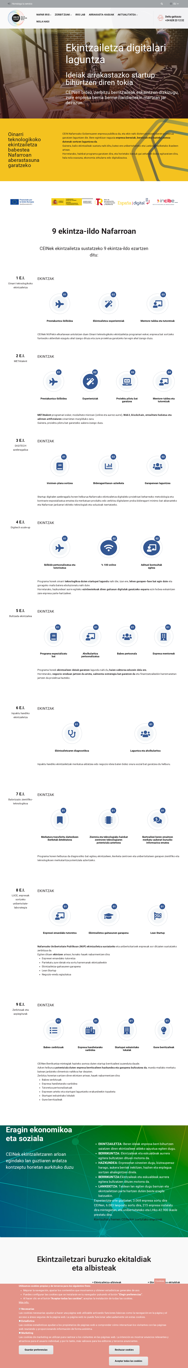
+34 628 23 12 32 (174, 20)
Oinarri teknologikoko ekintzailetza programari (115, 334)
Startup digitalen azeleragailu (53, 496)
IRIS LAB (80, 14)
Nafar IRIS (42, 14)
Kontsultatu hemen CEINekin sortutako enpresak (128, 1219)
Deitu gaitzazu (173, 16)
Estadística (27, 1321)
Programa (43, 581)
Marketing (27, 1332)
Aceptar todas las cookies (128, 1361)
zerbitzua (42, 950)
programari (50, 414)
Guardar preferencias (36, 1349)
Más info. (24, 1302)
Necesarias (27, 1308)
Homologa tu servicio (22, 3)
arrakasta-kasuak (101, 14)
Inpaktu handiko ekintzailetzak (54, 764)
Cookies (159, 1281)
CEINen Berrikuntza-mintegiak (54, 1063)
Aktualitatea (127, 14)
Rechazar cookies (124, 1349)
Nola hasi (42, 21)
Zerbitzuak (62, 14)
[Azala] (17, 18)
